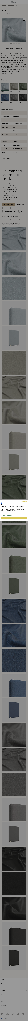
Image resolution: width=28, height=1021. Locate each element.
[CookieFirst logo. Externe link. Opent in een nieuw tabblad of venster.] (1, 503)
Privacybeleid (24, 501)
